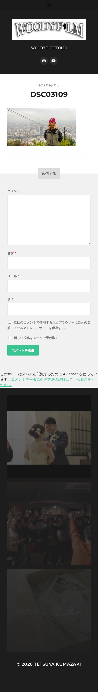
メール (13, 276)
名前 (11, 253)
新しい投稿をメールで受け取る (36, 338)
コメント (13, 191)
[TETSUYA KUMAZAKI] (49, 29)
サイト (12, 299)
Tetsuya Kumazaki (57, 664)
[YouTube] (53, 61)
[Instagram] (44, 61)
